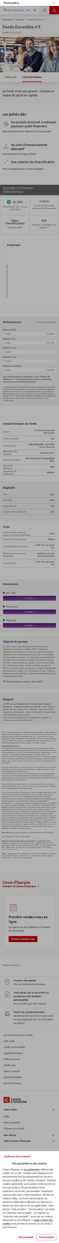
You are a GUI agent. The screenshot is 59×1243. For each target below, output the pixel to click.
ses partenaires (32, 1169)
